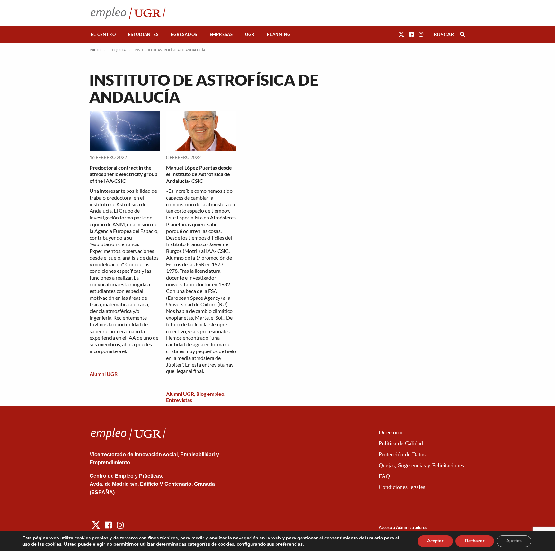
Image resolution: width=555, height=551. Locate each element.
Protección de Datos (402, 454)
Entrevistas (179, 400)
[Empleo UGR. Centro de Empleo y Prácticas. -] (128, 13)
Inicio (95, 50)
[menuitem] (103, 34)
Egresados (184, 34)
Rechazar (474, 541)
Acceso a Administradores (403, 527)
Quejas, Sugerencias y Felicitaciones (421, 465)
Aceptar (435, 541)
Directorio (390, 432)
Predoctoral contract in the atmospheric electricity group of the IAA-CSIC (123, 174)
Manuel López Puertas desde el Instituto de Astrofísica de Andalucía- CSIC (199, 174)
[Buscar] (462, 34)
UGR (249, 34)
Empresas (221, 34)
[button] (401, 34)
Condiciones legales (402, 487)
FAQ (384, 476)
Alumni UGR (104, 374)
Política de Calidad (401, 443)
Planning (278, 34)
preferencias (289, 544)
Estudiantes (143, 34)
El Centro (103, 34)
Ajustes (514, 541)
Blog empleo (210, 394)
